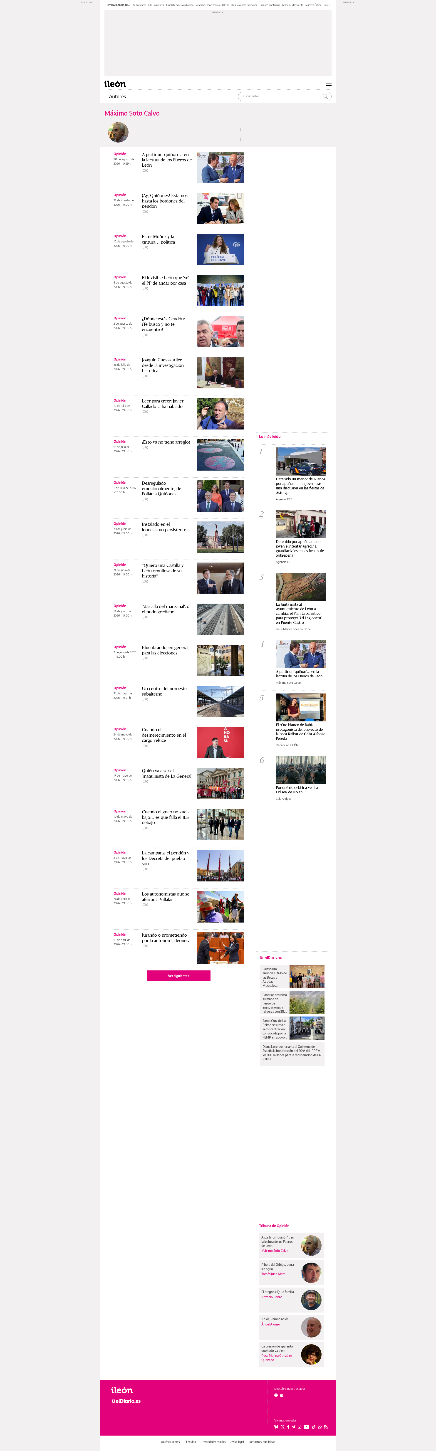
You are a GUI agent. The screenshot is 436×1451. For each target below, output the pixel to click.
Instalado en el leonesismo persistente (164, 526)
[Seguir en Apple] (281, 1395)
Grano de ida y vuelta (292, 5)
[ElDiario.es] (136, 1400)
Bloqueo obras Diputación (244, 5)
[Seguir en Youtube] (307, 1427)
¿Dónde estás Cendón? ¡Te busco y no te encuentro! (164, 324)
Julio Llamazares (156, 5)
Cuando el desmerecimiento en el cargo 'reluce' (164, 735)
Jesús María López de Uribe (293, 629)
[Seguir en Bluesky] (276, 1427)
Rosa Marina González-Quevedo (277, 1358)
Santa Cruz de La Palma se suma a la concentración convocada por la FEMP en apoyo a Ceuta (275, 1029)
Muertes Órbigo (313, 5)
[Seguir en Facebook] (288, 1427)
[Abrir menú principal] (329, 84)
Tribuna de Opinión (274, 1226)
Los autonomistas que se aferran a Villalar (165, 896)
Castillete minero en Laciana (179, 5)
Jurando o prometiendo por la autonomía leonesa (166, 937)
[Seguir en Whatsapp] (320, 1427)
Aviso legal (237, 1442)
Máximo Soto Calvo (288, 682)
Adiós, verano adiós (274, 1319)
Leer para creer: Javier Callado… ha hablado (162, 403)
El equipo (190, 1442)
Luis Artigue (284, 798)
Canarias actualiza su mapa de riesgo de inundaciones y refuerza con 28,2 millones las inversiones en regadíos (275, 1003)
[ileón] (136, 1390)
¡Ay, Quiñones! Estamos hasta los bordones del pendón (165, 201)
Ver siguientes (178, 976)
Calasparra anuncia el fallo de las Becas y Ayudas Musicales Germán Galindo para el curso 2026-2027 (275, 977)
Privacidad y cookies (213, 1442)
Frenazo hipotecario (270, 5)
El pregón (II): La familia (277, 1292)
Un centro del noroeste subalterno (164, 691)
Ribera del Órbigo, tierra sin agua (277, 1267)
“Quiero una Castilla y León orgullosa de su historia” (163, 571)
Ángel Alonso (270, 1324)
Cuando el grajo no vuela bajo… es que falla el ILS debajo (166, 817)
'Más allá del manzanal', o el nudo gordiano (165, 609)
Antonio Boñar (271, 1297)
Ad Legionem (139, 5)
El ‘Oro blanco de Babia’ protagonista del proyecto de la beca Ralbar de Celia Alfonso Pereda (300, 731)
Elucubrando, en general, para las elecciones (165, 650)
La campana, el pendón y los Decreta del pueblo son (165, 858)
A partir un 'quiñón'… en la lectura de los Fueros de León (167, 160)
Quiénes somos (170, 1442)
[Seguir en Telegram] (293, 1427)
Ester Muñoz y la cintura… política (158, 239)
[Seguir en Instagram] (299, 1427)
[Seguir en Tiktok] (314, 1427)
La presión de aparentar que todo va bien (277, 1348)
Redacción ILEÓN (287, 745)
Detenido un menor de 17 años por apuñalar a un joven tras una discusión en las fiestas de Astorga (300, 485)
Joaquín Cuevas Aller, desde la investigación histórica (163, 365)
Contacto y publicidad (262, 1442)
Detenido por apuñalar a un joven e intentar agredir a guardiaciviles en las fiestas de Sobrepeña (300, 548)
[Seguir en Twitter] (283, 1427)
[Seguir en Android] (276, 1395)
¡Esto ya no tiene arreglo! (166, 442)
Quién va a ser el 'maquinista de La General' (167, 773)
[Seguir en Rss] (326, 1427)
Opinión (120, 154)
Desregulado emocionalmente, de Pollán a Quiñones (161, 488)
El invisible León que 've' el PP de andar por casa (165, 280)
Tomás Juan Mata (273, 1274)
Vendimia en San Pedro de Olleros (212, 5)
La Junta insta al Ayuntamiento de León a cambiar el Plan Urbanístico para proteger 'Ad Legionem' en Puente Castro (299, 613)
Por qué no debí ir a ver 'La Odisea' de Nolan (297, 789)
